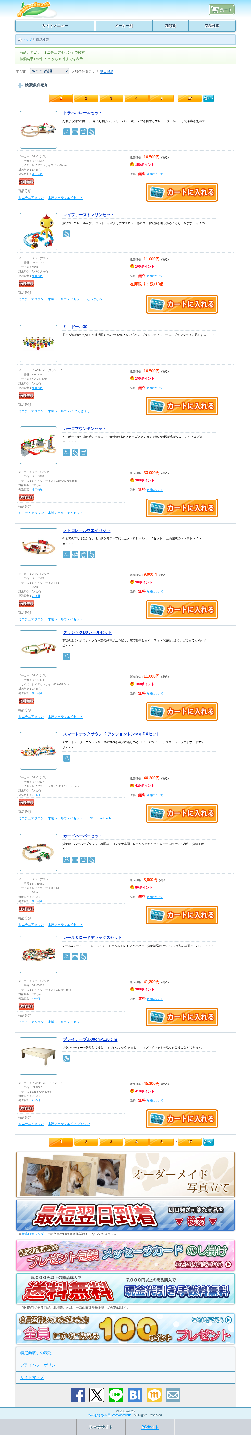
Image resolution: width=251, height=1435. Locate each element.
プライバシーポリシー (40, 1365)
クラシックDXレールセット (87, 632)
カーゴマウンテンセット (84, 428)
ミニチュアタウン (31, 197)
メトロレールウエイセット (86, 530)
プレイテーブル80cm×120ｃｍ (90, 1039)
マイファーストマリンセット (88, 215)
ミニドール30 (75, 327)
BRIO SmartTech (99, 818)
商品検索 (42, 40)
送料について (155, 174)
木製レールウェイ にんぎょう (69, 411)
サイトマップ (32, 1377)
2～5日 (36, 595)
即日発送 (106, 71)
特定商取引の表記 (36, 1353)
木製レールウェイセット (65, 197)
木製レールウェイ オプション (69, 1123)
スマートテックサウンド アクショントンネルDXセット (111, 734)
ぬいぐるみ (94, 299)
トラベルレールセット (82, 113)
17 (190, 98)
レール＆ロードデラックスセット (92, 938)
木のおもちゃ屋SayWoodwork (109, 1415)
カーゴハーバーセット (82, 836)
